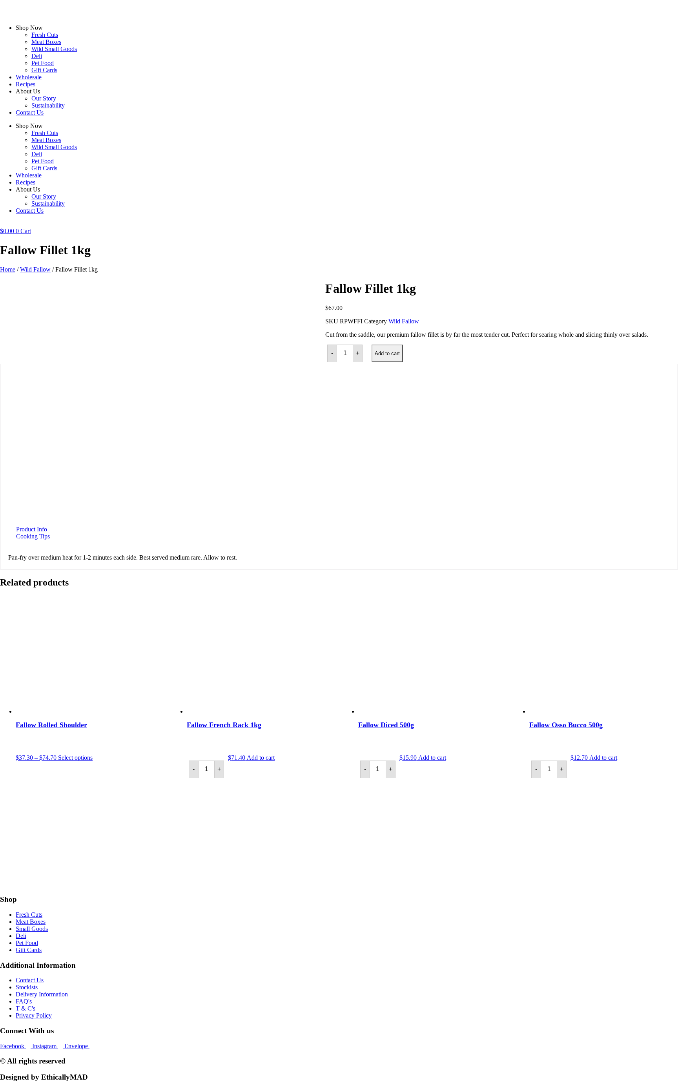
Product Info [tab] (31, 529)
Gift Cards (44, 70)
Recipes (25, 84)
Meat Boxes (46, 41)
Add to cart (387, 353)
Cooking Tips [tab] (33, 536)
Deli (36, 56)
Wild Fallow (35, 269)
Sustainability (48, 105)
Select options (75, 757)
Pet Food (42, 63)
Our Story (43, 98)
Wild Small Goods (54, 49)
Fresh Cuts (44, 34)
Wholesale (29, 77)
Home (7, 269)
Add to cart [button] (261, 757)
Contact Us (30, 112)
